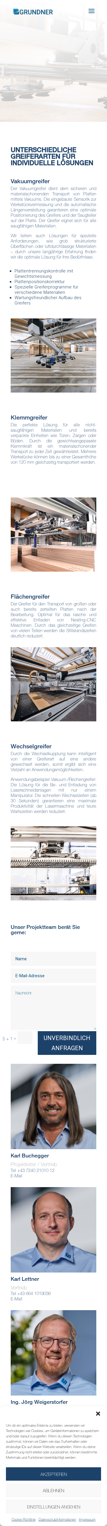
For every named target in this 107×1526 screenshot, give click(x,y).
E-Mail (16, 1175)
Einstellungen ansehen (53, 1506)
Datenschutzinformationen (57, 1519)
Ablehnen (53, 1490)
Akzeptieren (53, 1474)
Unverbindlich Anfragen (67, 1043)
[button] (98, 1414)
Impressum (87, 1519)
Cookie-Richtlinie (24, 1519)
